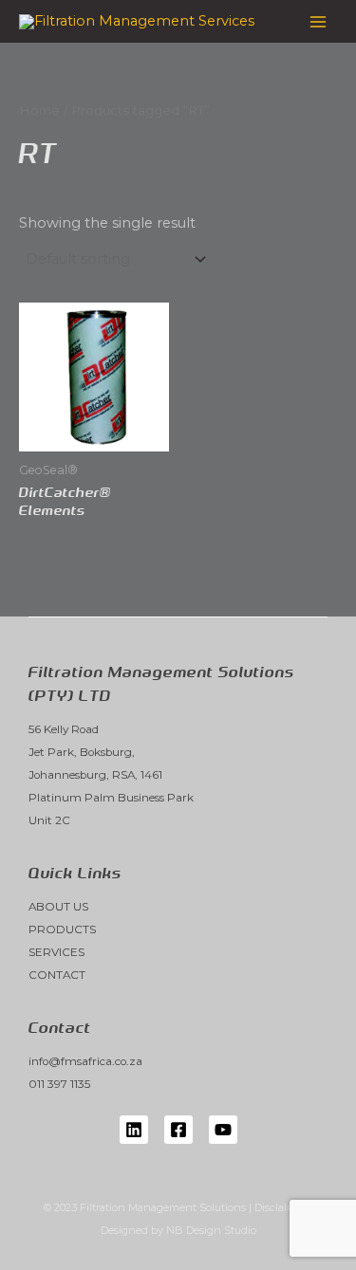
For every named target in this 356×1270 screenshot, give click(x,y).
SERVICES (56, 952)
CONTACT (56, 975)
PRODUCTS (62, 929)
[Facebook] (178, 1129)
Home (39, 110)
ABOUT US (58, 906)
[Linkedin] (134, 1129)
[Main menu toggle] (318, 21)
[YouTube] (223, 1129)
